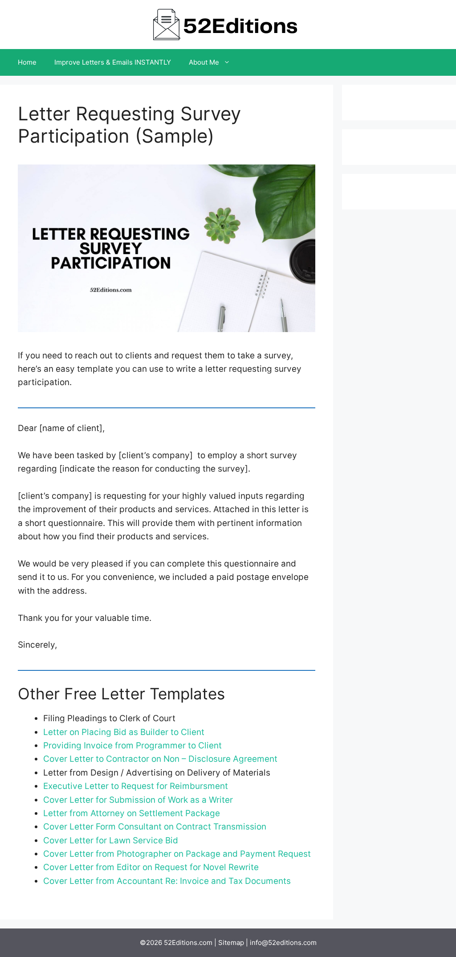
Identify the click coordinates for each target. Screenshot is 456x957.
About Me (204, 62)
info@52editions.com (283, 942)
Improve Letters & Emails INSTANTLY (112, 62)
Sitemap (231, 942)
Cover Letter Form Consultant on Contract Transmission (154, 826)
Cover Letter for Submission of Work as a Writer (138, 800)
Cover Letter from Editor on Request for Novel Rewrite (151, 867)
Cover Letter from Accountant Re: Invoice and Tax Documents (167, 881)
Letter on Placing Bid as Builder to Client (123, 732)
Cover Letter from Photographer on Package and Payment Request (177, 854)
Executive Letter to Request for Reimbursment (135, 786)
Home (27, 62)
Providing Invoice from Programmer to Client (132, 745)
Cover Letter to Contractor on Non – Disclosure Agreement (160, 759)
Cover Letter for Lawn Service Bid (110, 840)
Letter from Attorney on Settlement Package (131, 813)
